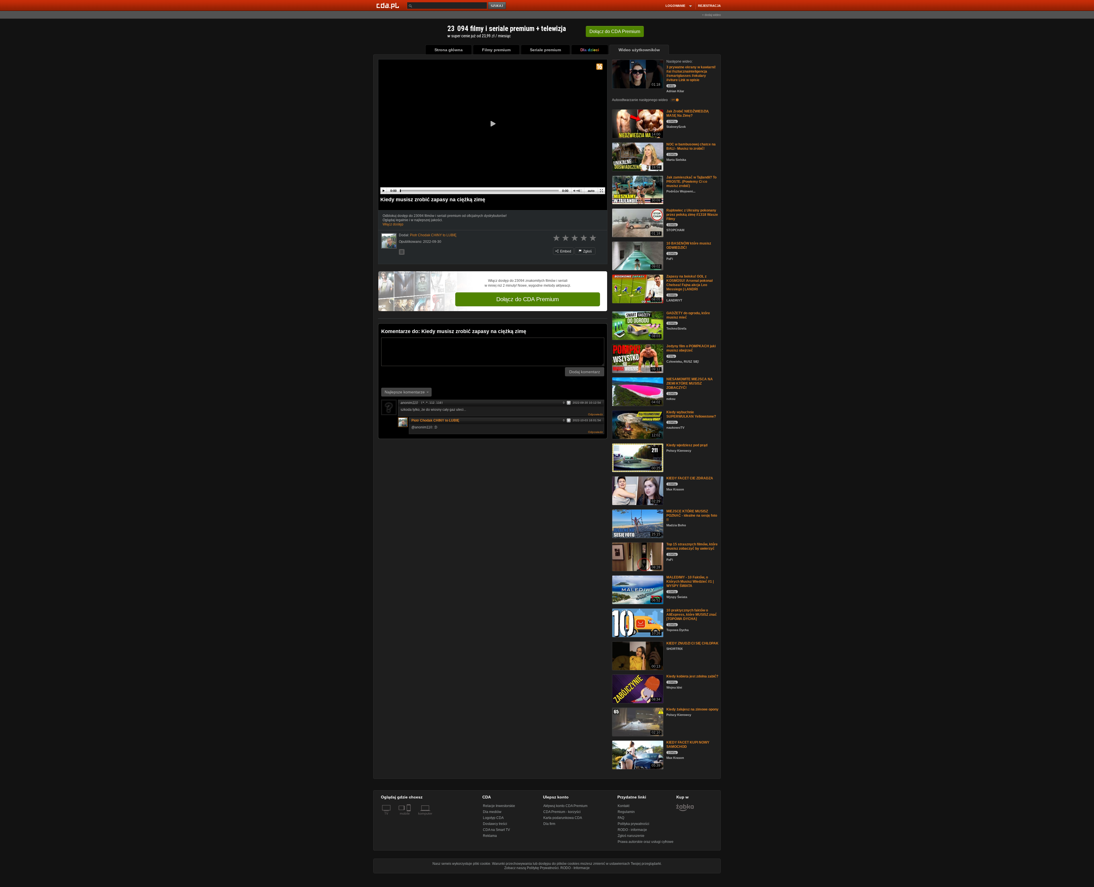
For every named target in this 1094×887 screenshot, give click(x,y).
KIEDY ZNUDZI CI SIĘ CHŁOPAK (692, 643)
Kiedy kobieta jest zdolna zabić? (692, 676)
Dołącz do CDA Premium (527, 299)
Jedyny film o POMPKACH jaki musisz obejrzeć (691, 348)
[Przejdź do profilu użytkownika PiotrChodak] (389, 241)
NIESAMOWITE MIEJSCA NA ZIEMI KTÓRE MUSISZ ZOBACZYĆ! (689, 383)
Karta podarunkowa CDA (562, 818)
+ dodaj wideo (711, 15)
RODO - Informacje (575, 868)
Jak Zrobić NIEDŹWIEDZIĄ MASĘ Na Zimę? (687, 113)
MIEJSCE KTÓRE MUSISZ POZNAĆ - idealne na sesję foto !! (691, 515)
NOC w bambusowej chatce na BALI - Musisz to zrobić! (691, 146)
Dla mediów (492, 812)
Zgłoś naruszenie (631, 836)
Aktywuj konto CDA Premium (565, 806)
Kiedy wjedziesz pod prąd (686, 445)
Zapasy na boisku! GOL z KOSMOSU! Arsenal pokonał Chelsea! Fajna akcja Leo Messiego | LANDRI (689, 282)
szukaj (497, 6)
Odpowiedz (595, 414)
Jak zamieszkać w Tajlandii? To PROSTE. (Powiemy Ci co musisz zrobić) (691, 181)
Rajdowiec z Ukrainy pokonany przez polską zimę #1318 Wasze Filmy (692, 214)
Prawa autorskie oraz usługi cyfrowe (645, 842)
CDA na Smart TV (496, 830)
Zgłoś (587, 251)
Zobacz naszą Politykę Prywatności (531, 868)
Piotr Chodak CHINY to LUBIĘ (435, 420)
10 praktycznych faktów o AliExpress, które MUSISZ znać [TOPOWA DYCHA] (691, 614)
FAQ (621, 818)
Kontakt (623, 806)
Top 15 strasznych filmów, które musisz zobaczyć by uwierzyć (692, 546)
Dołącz (614, 31)
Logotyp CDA (493, 818)
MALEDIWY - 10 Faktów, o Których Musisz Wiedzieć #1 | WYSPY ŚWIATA (690, 581)
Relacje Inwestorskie (499, 806)
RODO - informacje (632, 830)
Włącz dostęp (393, 224)
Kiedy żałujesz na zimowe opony (692, 709)
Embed (565, 251)
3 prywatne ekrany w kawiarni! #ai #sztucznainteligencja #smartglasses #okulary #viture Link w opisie (691, 73)
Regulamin (626, 812)
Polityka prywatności (633, 824)
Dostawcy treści (495, 824)
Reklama (490, 836)
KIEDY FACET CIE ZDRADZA (689, 478)
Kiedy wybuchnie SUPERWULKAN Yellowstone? (691, 414)
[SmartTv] (409, 817)
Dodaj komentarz (584, 371)
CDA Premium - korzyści (562, 812)
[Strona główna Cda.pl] (388, 5)
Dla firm (549, 824)
